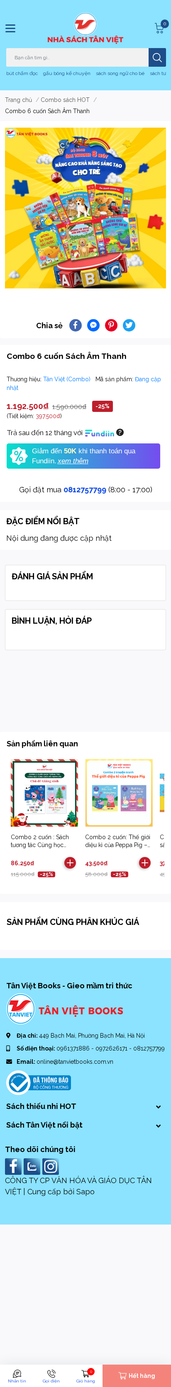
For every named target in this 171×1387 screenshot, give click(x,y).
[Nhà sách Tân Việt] (85, 28)
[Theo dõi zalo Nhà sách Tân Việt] (33, 1166)
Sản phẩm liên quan (42, 743)
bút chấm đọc (22, 73)
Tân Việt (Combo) (67, 379)
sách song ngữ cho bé (120, 73)
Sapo (85, 1191)
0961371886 (73, 1048)
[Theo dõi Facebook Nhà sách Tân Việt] (14, 1166)
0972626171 (112, 1048)
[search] (157, 57)
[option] (85, 208)
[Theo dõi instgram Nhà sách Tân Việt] (51, 1166)
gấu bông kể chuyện (66, 73)
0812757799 (85, 489)
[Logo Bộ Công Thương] (38, 1082)
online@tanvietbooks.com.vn (75, 1061)
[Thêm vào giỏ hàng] (70, 863)
